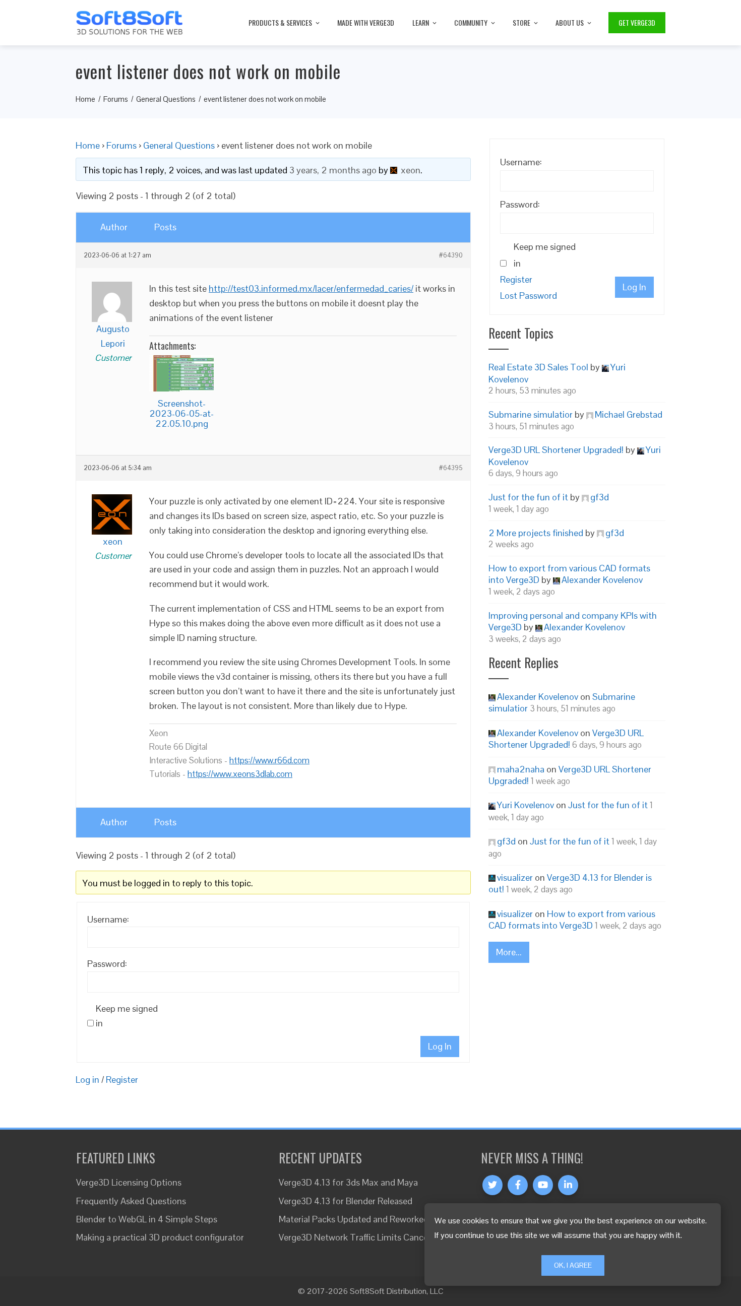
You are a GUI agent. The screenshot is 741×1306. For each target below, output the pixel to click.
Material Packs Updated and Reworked (353, 1219)
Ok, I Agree (573, 1265)
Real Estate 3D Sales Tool (538, 367)
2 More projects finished (535, 533)
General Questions (179, 145)
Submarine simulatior (530, 414)
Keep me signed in (127, 1016)
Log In (440, 1046)
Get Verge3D (637, 22)
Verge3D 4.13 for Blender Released (345, 1201)
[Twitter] (492, 1185)
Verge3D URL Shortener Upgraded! (556, 449)
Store (521, 22)
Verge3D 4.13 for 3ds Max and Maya (348, 1182)
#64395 (451, 468)
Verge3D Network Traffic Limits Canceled (359, 1237)
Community (470, 22)
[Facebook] (518, 1185)
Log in (87, 1079)
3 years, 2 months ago (333, 170)
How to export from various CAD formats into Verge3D (571, 919)
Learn (420, 22)
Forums (121, 145)
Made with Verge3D (365, 22)
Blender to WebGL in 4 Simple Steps (146, 1219)
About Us (569, 22)
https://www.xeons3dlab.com (240, 773)
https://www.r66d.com (269, 760)
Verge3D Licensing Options (128, 1182)
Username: (108, 919)
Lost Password (528, 295)
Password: (107, 963)
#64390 (451, 255)
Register (122, 1079)
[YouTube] (543, 1185)
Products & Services (280, 22)
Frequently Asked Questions (131, 1201)
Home (88, 145)
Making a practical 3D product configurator (160, 1237)
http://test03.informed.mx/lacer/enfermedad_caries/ (311, 288)
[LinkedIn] (568, 1185)
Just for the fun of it (528, 497)
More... (509, 952)
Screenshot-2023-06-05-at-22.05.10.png (181, 413)
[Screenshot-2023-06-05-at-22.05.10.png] (181, 373)
